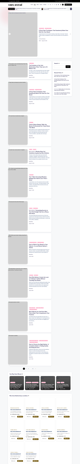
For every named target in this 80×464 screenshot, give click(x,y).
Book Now (20, 416)
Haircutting (36, 208)
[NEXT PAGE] (35, 369)
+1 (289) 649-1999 (31, 436)
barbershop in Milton (33, 309)
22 (32, 368)
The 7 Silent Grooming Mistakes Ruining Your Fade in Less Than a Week (67, 8)
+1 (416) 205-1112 (14, 458)
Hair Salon (36, 275)
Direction (13, 416)
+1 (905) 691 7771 (61, 414)
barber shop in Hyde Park (34, 340)
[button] (68, 5)
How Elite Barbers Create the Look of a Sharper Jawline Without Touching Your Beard (39, 279)
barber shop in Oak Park (43, 340)
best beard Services (33, 242)
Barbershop (31, 63)
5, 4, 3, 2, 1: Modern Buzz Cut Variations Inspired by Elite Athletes (40, 8)
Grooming (31, 122)
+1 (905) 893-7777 (62, 436)
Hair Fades (31, 174)
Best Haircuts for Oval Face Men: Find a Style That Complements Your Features (39, 313)
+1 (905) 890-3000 (15, 414)
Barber (31, 149)
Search (56, 63)
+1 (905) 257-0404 (46, 414)
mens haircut (41, 28)
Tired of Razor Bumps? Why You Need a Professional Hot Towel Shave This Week (39, 126)
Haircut (34, 149)
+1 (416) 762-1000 (30, 458)
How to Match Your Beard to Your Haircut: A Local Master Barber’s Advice (38, 246)
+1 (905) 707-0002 (46, 436)
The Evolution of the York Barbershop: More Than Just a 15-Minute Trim (38, 67)
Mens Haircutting (48, 28)
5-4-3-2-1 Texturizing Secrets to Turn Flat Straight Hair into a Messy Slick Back (39, 212)
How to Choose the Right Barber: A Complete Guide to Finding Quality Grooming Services (39, 346)
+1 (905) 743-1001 (15, 436)
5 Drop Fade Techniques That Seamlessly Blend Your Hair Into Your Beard (39, 93)
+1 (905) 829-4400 (31, 414)
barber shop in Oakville (34, 342)
